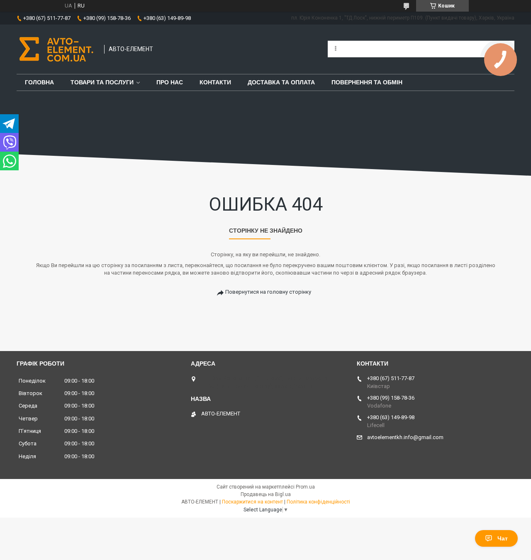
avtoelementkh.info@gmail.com (405, 437)
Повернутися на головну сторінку (268, 292)
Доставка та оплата (281, 82)
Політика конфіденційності (318, 502)
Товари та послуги (102, 82)
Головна (39, 82)
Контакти (215, 82)
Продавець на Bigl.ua (266, 494)
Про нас (169, 82)
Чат (502, 538)
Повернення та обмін (366, 82)
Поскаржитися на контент (252, 502)
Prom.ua (305, 487)
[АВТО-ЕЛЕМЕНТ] (56, 49)
